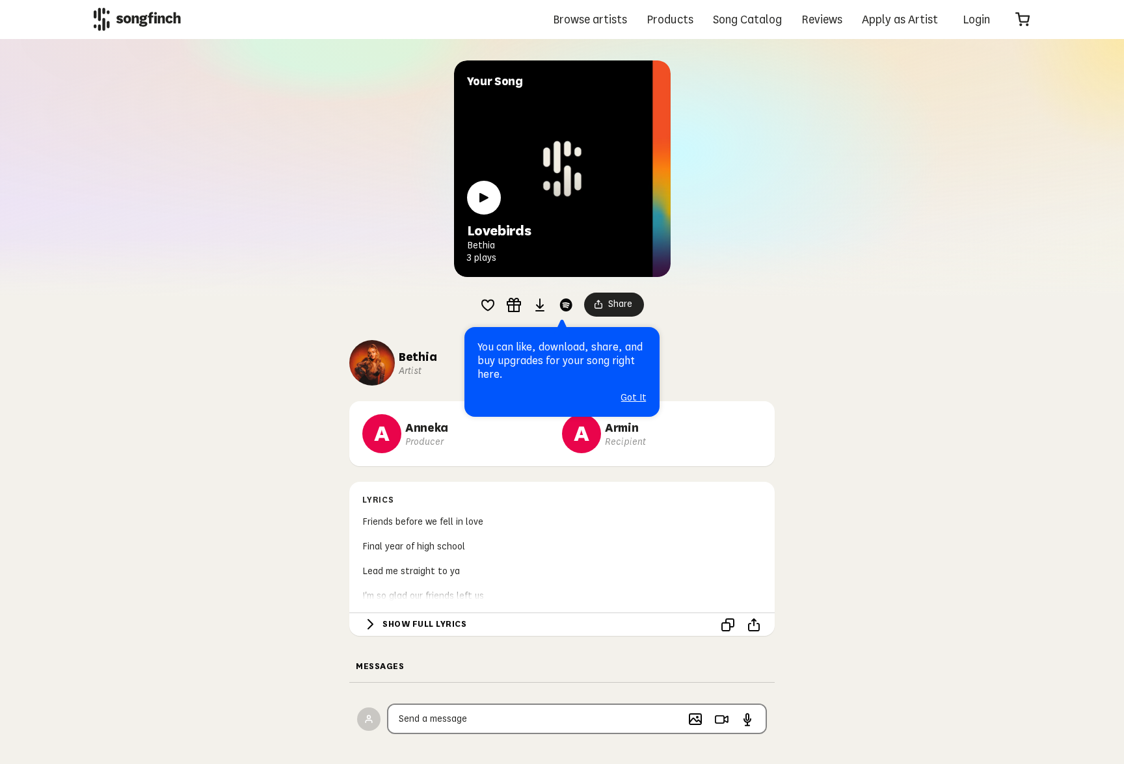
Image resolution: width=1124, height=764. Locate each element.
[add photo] (695, 719)
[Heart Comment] (488, 305)
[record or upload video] (721, 719)
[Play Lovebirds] (484, 198)
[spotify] (566, 305)
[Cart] (1022, 19)
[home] (137, 19)
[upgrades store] (514, 305)
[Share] (754, 625)
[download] (540, 305)
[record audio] (747, 719)
